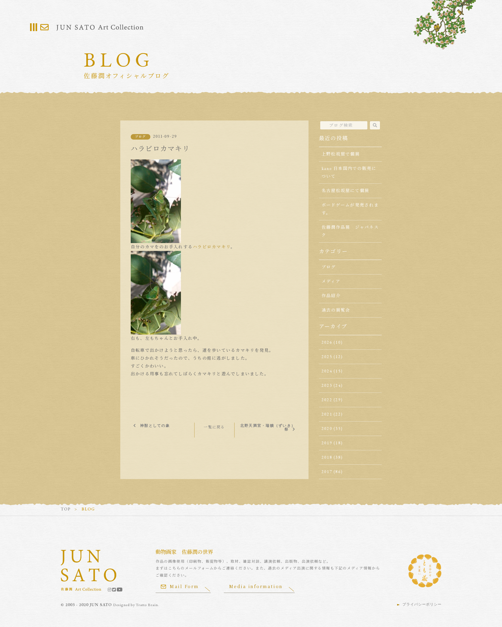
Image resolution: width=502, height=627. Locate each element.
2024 (327, 371)
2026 (327, 342)
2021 (327, 414)
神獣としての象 (155, 425)
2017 (327, 471)
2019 (327, 443)
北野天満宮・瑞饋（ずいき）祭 (267, 427)
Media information (256, 586)
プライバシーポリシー (422, 604)
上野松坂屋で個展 (341, 154)
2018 (327, 457)
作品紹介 (331, 295)
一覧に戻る (214, 427)
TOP (66, 509)
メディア (331, 281)
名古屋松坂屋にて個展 (345, 190)
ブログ (140, 137)
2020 (327, 428)
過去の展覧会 (336, 310)
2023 (327, 385)
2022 (327, 399)
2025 (327, 356)
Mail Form (184, 586)
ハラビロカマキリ (212, 247)
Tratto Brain (147, 604)
